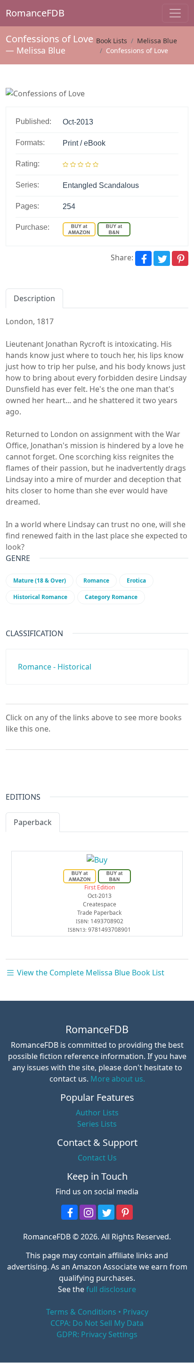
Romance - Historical (54, 667)
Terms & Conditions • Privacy (97, 1312)
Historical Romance (40, 597)
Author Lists (97, 1112)
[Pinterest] (180, 258)
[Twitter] (162, 258)
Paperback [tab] (33, 822)
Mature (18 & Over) (39, 580)
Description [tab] (34, 298)
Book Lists (111, 40)
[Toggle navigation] (175, 13)
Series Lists (97, 1124)
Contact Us (97, 1158)
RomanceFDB (21, 13)
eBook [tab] (79, 822)
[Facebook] (143, 258)
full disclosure (111, 1289)
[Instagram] (88, 1212)
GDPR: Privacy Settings (97, 1334)
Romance (96, 580)
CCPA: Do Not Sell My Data (97, 1323)
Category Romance (111, 597)
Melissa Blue (40, 50)
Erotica (136, 580)
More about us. (117, 1079)
